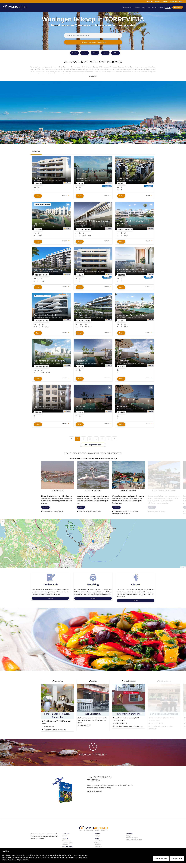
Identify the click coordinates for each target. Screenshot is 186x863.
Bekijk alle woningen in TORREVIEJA (93, 42)
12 (108, 439)
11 (102, 439)
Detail (38, 196)
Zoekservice (97, 846)
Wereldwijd (174, 1)
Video (115, 53)
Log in (168, 7)
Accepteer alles (176, 859)
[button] (93, 541)
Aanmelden (177, 7)
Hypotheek (97, 844)
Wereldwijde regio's (132, 838)
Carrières (65, 844)
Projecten (97, 836)
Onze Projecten (128, 7)
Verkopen (149, 1)
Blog (143, 7)
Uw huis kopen (98, 841)
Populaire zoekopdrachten (134, 840)
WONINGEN (36, 151)
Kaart (84, 53)
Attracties (74, 53)
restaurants (105, 53)
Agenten (165, 1)
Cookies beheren (161, 859)
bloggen (128, 836)
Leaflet (184, 567)
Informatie (151, 7)
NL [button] (181, 1)
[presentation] (45, 480)
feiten (95, 53)
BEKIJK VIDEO (93, 761)
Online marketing (67, 843)
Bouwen (137, 7)
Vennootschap (66, 841)
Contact (160, 7)
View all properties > (93, 445)
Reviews (157, 1)
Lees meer (92, 76)
